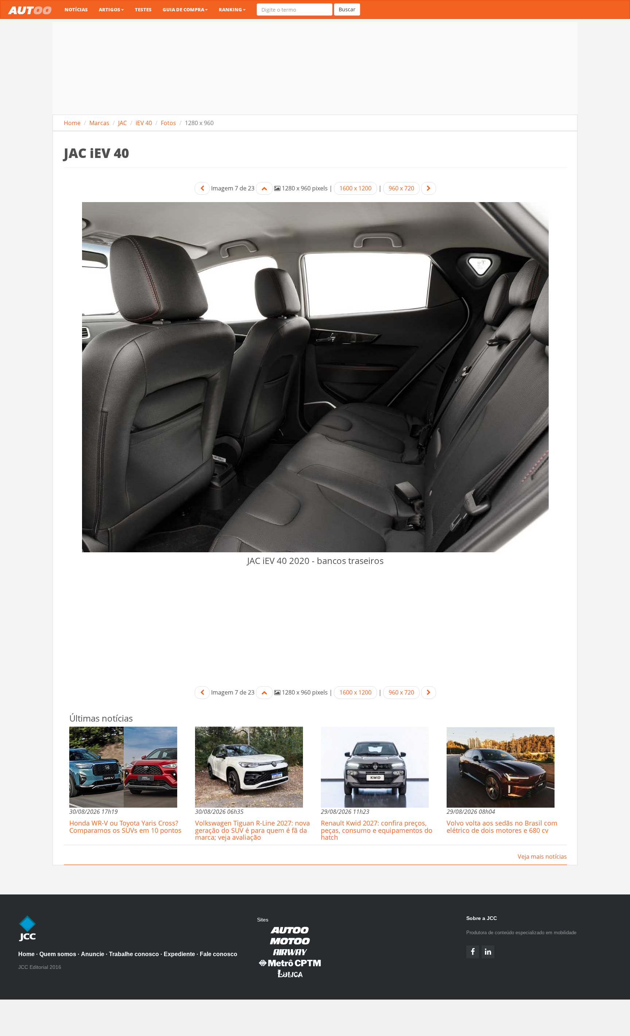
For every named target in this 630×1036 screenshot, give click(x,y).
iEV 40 (144, 123)
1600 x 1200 (355, 188)
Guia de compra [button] (183, 9)
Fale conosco (218, 954)
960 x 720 (401, 188)
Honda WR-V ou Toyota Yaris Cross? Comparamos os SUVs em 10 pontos (125, 827)
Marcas (99, 123)
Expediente (179, 954)
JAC (122, 123)
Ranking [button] (230, 9)
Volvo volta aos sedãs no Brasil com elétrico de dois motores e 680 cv (502, 827)
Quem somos (57, 954)
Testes (143, 9)
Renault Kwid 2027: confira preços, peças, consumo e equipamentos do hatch (376, 830)
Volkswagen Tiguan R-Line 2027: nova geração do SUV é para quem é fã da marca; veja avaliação (252, 830)
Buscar (347, 9)
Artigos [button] (109, 9)
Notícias (76, 9)
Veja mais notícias (542, 857)
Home (72, 123)
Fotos (168, 123)
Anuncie (92, 954)
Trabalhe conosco (134, 954)
